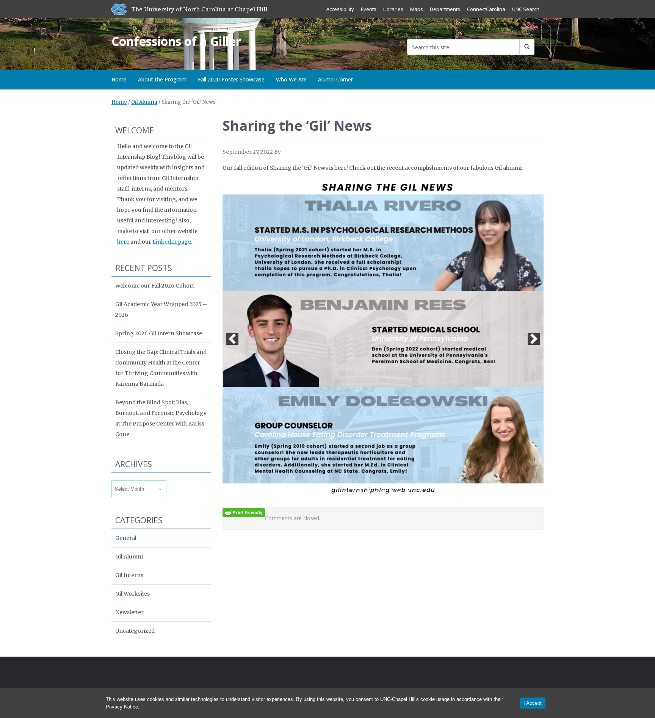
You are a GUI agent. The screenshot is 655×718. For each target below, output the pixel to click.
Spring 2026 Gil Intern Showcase (158, 333)
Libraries (393, 9)
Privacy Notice (122, 707)
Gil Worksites (132, 593)
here (123, 241)
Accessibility (340, 9)
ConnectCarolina (486, 9)
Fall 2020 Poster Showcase (231, 79)
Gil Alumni (144, 102)
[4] (382, 493)
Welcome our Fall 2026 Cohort (154, 285)
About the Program (162, 79)
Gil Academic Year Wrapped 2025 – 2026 (161, 309)
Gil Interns (129, 575)
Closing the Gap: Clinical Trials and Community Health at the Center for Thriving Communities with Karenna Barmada (161, 368)
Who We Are (291, 79)
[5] (390, 493)
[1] (359, 493)
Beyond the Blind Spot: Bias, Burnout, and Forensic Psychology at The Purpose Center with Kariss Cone (161, 418)
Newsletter (129, 612)
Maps (416, 9)
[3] (375, 493)
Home (119, 79)
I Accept (532, 703)
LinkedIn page (171, 241)
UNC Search (525, 9)
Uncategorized (135, 630)
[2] (367, 493)
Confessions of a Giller (176, 41)
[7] (406, 493)
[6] (398, 493)
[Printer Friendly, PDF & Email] (244, 512)
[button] (232, 339)
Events (368, 9)
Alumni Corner (335, 79)
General (125, 538)
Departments (445, 9)
